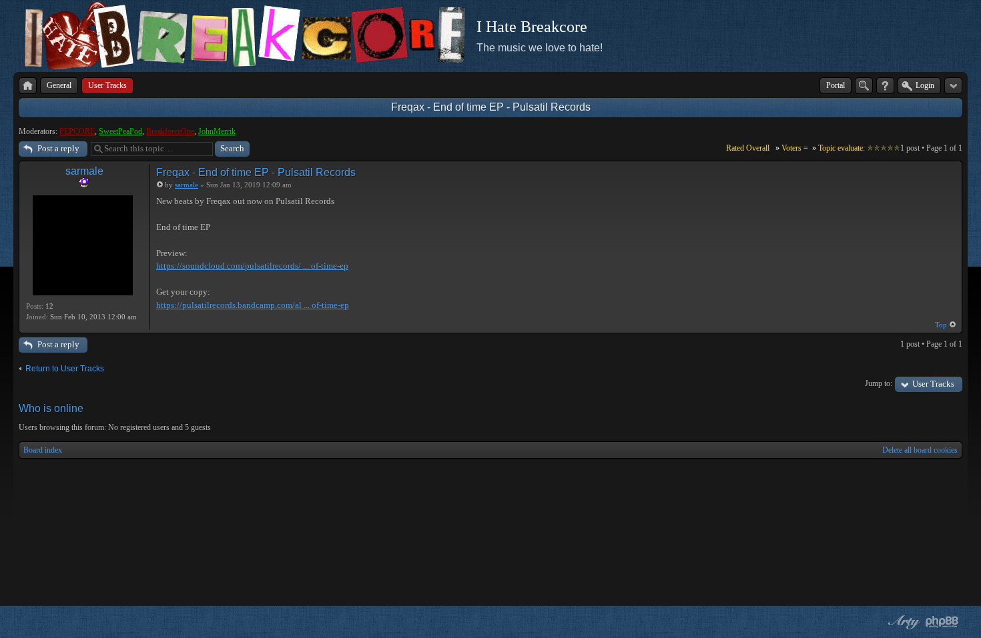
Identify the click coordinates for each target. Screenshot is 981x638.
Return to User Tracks (64, 369)
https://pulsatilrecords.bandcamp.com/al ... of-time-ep (252, 305)
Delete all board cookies (920, 450)
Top (941, 325)
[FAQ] (885, 85)
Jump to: (878, 383)
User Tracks (933, 384)
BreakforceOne (170, 131)
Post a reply (58, 148)
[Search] (864, 85)
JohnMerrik (217, 131)
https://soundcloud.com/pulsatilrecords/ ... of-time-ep (252, 266)
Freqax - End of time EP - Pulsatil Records (491, 107)
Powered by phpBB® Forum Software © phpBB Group (942, 622)
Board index (42, 450)
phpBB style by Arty (902, 622)
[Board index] (28, 85)
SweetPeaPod (120, 131)
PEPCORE (77, 131)
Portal (835, 85)
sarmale (84, 171)
